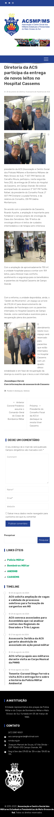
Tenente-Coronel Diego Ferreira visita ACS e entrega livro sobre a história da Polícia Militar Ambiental (29, 678)
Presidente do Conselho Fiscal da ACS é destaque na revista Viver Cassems (37, 416)
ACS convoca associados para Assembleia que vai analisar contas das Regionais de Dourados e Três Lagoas (28, 622)
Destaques (19, 391)
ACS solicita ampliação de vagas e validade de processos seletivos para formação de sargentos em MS (29, 601)
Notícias (27, 391)
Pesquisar (9, 535)
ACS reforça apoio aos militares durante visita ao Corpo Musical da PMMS (29, 659)
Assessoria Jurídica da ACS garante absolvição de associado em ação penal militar (29, 642)
